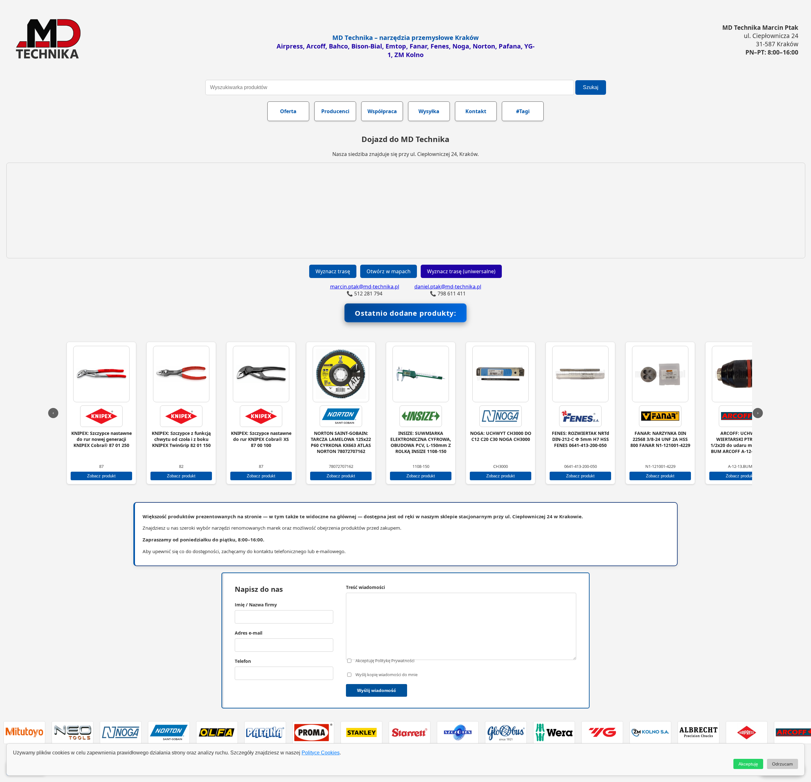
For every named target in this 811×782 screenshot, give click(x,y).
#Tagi (523, 111)
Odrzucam (782, 763)
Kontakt (475, 111)
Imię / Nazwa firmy (256, 605)
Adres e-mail (248, 633)
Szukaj (590, 87)
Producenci (335, 111)
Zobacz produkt (106, 476)
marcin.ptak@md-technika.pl (364, 286)
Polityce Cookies (321, 752)
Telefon (243, 661)
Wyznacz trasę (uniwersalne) (461, 271)
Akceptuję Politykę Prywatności (384, 660)
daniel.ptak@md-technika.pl (447, 286)
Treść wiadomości (365, 587)
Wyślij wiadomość (376, 690)
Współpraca (382, 111)
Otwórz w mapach (389, 271)
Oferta (288, 111)
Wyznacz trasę (333, 271)
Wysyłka (428, 111)
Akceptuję (748, 763)
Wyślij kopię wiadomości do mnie (386, 674)
